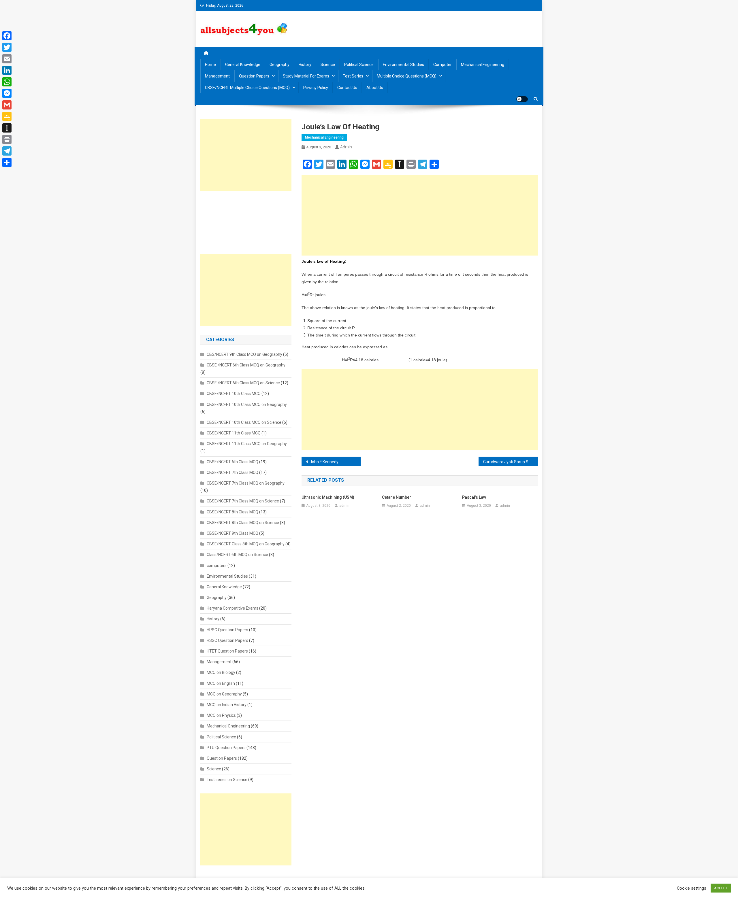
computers (217, 565)
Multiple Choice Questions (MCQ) (406, 76)
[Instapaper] (7, 128)
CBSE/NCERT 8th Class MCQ (232, 512)
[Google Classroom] (7, 116)
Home (210, 64)
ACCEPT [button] (720, 888)
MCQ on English (221, 683)
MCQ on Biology (221, 672)
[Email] (7, 59)
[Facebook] (7, 35)
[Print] (7, 139)
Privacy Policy (315, 87)
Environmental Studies (403, 64)
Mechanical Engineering (482, 64)
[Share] (7, 162)
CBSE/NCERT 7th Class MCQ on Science (243, 501)
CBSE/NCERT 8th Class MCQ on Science (243, 522)
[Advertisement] (420, 215)
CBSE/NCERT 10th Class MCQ (234, 393)
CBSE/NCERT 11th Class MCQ (234, 433)
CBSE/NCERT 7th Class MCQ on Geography (246, 483)
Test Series (353, 76)
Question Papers (254, 76)
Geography (279, 64)
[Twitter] (7, 47)
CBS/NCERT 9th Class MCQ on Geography (244, 354)
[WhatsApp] (7, 82)
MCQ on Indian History (226, 704)
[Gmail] (7, 105)
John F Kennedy (324, 462)
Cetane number (396, 497)
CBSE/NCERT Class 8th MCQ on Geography (246, 544)
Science (328, 64)
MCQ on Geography (224, 694)
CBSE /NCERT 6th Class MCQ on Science (243, 383)
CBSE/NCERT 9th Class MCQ (232, 533)
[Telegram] (7, 151)
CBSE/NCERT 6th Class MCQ (232, 462)
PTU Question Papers (226, 747)
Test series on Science (227, 779)
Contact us (347, 87)
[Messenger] (7, 93)
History (305, 64)
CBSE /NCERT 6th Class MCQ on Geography (246, 365)
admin (346, 147)
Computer (442, 64)
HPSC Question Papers (227, 629)
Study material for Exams (306, 76)
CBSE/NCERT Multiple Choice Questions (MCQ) (247, 87)
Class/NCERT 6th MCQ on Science (237, 554)
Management (217, 76)
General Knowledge (242, 64)
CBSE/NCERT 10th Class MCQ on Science (244, 422)
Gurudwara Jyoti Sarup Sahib (509, 462)
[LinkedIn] (7, 70)
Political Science (359, 64)
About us (374, 87)
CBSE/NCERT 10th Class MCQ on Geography (247, 404)
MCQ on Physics (221, 715)
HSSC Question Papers (227, 640)
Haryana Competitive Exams (232, 608)
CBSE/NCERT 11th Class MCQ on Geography (247, 443)
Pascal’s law (474, 497)
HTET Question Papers (227, 651)
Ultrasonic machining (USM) (328, 497)
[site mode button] (522, 99)
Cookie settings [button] (691, 888)
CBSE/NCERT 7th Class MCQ (232, 472)
